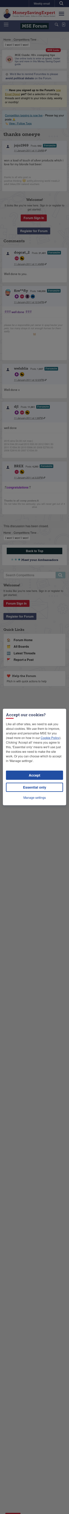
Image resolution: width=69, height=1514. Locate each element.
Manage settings (34, 797)
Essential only (34, 787)
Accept (34, 775)
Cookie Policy (50, 738)
